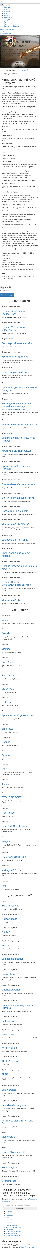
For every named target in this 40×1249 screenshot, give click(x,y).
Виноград (7, 728)
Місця (6, 9)
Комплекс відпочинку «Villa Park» (17, 1122)
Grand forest (9, 1180)
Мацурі (6, 841)
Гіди (5, 13)
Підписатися (20, 1208)
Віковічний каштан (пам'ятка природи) (18, 439)
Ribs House (8, 812)
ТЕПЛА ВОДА (10, 1061)
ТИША (5, 945)
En (3, 31)
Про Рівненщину (10, 22)
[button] (2, 29)
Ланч (4, 768)
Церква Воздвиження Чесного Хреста (19, 567)
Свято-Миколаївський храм (18, 497)
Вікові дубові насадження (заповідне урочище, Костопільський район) (17, 406)
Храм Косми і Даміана (15, 356)
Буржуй (6, 755)
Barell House (9, 675)
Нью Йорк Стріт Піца (14, 857)
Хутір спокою (9, 1047)
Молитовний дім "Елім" (15, 524)
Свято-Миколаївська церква (18, 484)
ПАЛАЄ (6, 932)
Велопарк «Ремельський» (17, 343)
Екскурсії (7, 15)
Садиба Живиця (11, 989)
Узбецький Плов (11, 870)
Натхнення (8, 17)
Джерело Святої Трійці (15, 539)
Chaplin (6, 742)
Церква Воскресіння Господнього (13, 312)
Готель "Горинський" (13, 1152)
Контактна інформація (12, 26)
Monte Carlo (8, 1136)
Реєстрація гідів (11, 1233)
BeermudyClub (10, 1167)
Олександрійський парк (15, 372)
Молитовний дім (11, 600)
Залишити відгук (7, 295)
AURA (5, 1074)
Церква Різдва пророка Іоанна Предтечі (19, 388)
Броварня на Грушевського (17, 715)
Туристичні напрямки (11, 24)
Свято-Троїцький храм (15, 511)
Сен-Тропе (8, 1034)
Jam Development (27, 1247)
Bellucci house (10, 1021)
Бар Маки (7, 662)
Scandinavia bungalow (14, 1105)
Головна (7, 7)
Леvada (6, 633)
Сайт (3, 281)
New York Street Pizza (14, 826)
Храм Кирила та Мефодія (17, 450)
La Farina (7, 702)
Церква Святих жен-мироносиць (13, 328)
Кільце (5, 620)
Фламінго (7, 784)
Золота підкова (10, 905)
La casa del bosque (12, 958)
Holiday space (9, 918)
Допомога (9, 1229)
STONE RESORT (12, 797)
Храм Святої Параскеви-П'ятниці (16, 467)
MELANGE (8, 688)
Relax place (8, 974)
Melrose (6, 649)
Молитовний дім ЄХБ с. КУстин (20, 424)
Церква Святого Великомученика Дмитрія (16, 583)
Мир (4, 885)
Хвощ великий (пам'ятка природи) (16, 554)
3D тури (7, 20)
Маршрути (8, 11)
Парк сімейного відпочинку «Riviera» (17, 1006)
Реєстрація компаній (13, 1235)
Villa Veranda (9, 1089)
